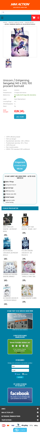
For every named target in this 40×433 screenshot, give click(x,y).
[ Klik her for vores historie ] (20, 329)
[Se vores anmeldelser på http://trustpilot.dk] (20, 346)
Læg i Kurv (20, 117)
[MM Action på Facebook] (20, 395)
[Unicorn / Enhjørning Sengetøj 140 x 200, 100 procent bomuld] (20, 42)
